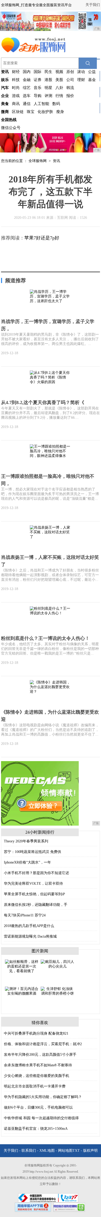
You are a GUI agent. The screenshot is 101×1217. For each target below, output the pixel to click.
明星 (48, 88)
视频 (59, 72)
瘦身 (60, 112)
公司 (70, 80)
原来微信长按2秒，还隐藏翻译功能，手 (35, 905)
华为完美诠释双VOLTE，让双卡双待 (33, 883)
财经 (16, 72)
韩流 (70, 88)
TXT (76, 1150)
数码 (56, 104)
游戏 (16, 96)
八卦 (59, 88)
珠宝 (30, 112)
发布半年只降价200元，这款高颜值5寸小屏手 (40, 1055)
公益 (92, 72)
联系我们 (28, 1150)
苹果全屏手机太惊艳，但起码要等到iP (34, 894)
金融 (27, 80)
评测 (48, 96)
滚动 (81, 72)
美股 (59, 80)
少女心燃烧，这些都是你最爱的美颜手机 (36, 1076)
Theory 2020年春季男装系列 (26, 841)
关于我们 (92, 5)
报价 (70, 96)
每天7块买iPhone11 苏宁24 (25, 915)
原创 (70, 72)
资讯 (56, 161)
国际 (37, 72)
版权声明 (90, 1150)
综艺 (27, 88)
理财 (81, 80)
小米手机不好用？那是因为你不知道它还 (36, 873)
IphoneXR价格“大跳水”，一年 (27, 862)
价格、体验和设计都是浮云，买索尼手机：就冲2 (43, 1044)
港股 (48, 80)
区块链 (18, 112)
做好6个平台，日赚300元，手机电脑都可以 (38, 1107)
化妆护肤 (45, 112)
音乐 (37, 88)
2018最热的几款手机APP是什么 (29, 926)
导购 (37, 96)
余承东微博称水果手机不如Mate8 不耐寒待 (38, 1065)
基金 (92, 80)
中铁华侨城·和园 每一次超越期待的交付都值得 (41, 1118)
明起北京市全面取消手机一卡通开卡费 (35, 1086)
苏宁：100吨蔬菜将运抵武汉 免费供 (32, 852)
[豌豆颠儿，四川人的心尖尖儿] (57, 964)
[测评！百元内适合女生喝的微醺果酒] (22, 991)
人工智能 (41, 104)
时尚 (16, 88)
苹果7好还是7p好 (41, 237)
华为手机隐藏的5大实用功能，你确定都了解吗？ (43, 1097)
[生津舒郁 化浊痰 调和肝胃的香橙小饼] (57, 991)
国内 (27, 72)
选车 (27, 96)
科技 (16, 80)
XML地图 (47, 1150)
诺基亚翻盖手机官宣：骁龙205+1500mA (36, 1129)
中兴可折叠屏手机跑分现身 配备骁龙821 (36, 1033)
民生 (48, 72)
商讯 (16, 104)
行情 (59, 96)
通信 (27, 104)
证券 (37, 80)
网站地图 (65, 1150)
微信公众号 (10, 128)
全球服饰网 (37, 161)
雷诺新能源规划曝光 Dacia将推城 (30, 936)
